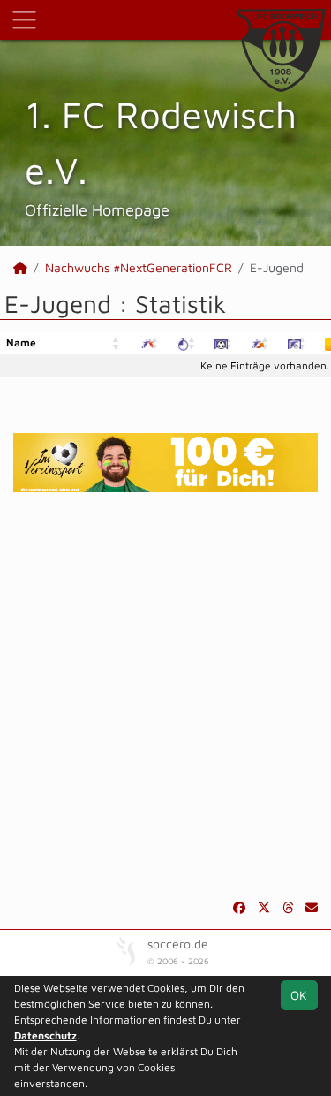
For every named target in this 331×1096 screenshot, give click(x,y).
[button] (116, 343)
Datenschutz (45, 1035)
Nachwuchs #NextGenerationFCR (138, 267)
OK (298, 994)
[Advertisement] (165, 695)
